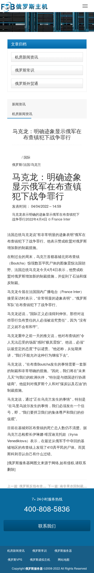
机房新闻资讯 (26, 57)
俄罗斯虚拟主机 (40, 559)
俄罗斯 (17, 164)
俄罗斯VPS (15, 559)
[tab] (47, 44)
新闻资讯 (19, 104)
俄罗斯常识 (24, 70)
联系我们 (47, 525)
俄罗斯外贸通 (26, 83)
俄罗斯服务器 (19, 462)
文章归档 (19, 44)
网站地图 (63, 559)
